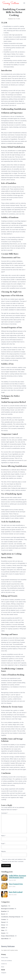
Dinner (4, 925)
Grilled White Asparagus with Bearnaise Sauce (17, 876)
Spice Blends (6, 938)
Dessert (4, 922)
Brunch (4, 914)
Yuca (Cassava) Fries (16, 884)
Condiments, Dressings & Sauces (12, 916)
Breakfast (5, 911)
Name (3, 835)
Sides (4, 930)
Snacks (4, 933)
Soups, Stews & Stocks (9, 936)
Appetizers (5, 906)
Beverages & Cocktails (8, 908)
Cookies (4, 919)
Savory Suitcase (8, 946)
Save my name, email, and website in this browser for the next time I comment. (14, 860)
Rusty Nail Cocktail (15, 892)
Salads (4, 927)
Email (3, 843)
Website (3, 851)
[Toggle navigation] (24, 3)
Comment (4, 813)
